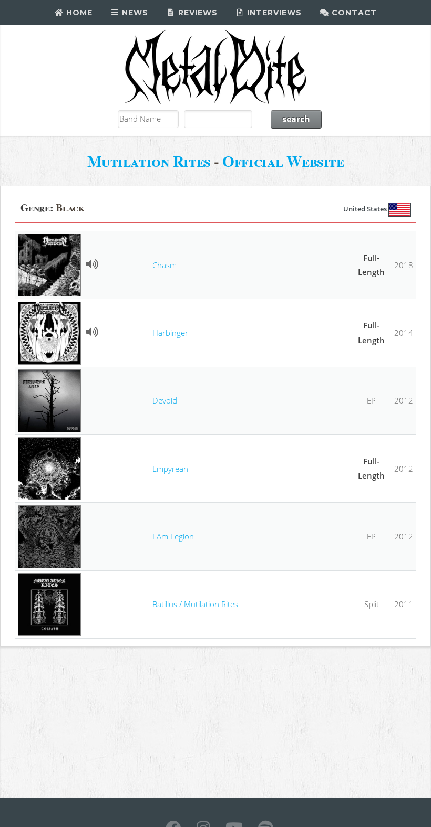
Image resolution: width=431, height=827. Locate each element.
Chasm (164, 265)
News (133, 12)
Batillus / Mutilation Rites (195, 604)
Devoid (164, 400)
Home (78, 12)
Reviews (197, 12)
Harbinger (170, 332)
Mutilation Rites (149, 161)
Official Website (283, 161)
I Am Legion (173, 536)
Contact (353, 12)
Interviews (273, 12)
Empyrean (170, 468)
